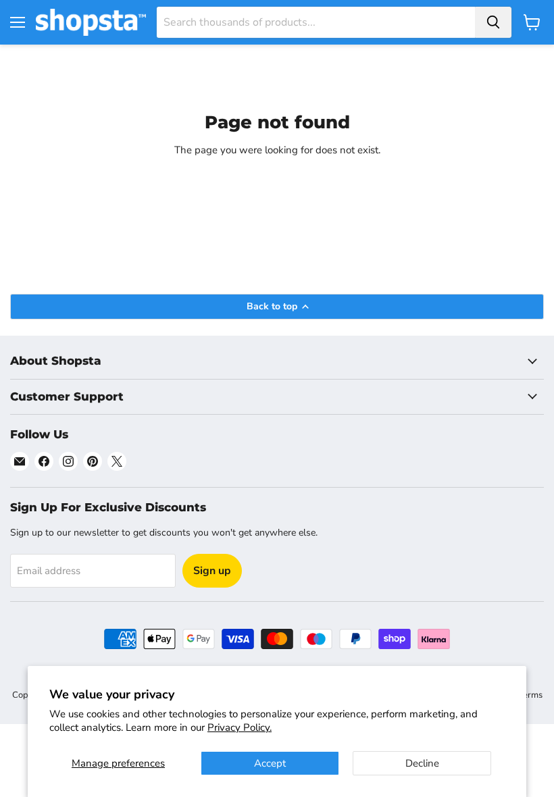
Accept (270, 763)
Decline (422, 763)
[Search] (493, 22)
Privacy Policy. (239, 727)
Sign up (212, 570)
